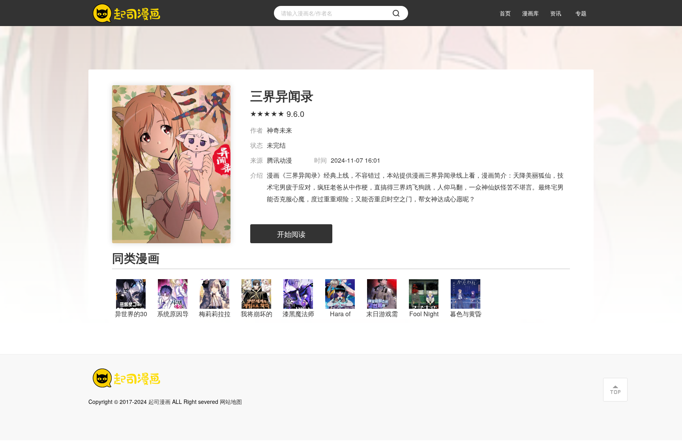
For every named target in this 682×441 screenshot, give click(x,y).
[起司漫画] (127, 13)
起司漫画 (159, 401)
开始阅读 (291, 234)
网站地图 (231, 401)
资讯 (555, 13)
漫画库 (530, 13)
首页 (505, 13)
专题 (580, 13)
